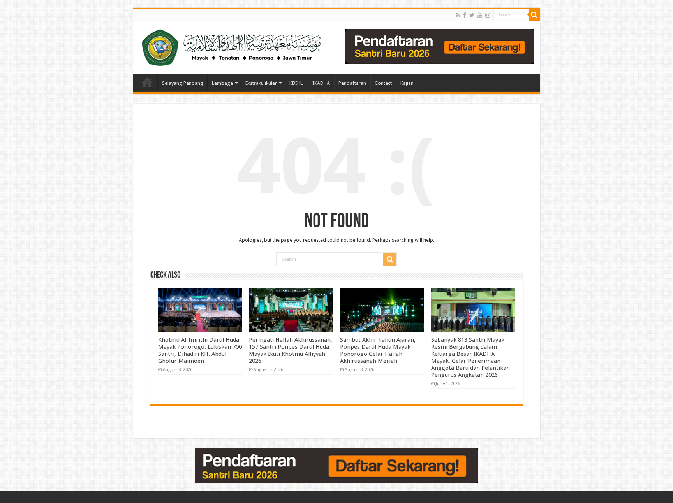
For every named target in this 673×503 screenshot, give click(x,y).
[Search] (534, 15)
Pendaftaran (352, 83)
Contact (383, 83)
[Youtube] (480, 15)
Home (147, 82)
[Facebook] (464, 15)
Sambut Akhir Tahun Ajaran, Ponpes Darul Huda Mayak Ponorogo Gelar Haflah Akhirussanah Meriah (378, 350)
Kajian (407, 83)
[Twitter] (472, 15)
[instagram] (487, 15)
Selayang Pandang (182, 83)
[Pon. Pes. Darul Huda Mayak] (233, 46)
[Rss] (458, 15)
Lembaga (222, 83)
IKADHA (321, 83)
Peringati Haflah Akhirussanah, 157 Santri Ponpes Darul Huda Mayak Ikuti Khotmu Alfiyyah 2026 (290, 350)
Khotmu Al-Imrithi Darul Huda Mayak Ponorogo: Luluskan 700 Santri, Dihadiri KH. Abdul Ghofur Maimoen (200, 350)
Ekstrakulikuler (261, 83)
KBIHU (296, 83)
